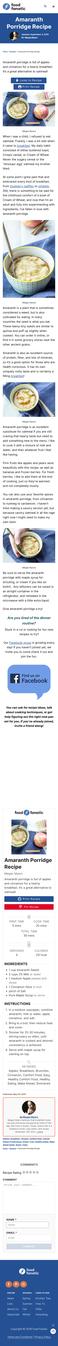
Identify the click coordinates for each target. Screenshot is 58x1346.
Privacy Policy (42, 1336)
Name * (11, 1219)
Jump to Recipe (30, 80)
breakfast (23, 145)
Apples (6, 1139)
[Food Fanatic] (20, 6)
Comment (10, 1179)
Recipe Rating (12, 1172)
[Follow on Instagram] (23, 1284)
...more (39, 1132)
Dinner (26, 1142)
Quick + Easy (22, 1145)
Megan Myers (31, 37)
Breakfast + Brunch (19, 1139)
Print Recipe (31, 86)
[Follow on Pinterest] (16, 1284)
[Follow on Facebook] (9, 1284)
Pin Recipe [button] (31, 906)
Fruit (32, 1142)
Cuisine (46, 1139)
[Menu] (54, 6)
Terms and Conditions (19, 1336)
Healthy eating (42, 1142)
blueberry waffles (22, 186)
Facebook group (20, 642)
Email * (11, 1232)
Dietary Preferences (12, 1142)
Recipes (13, 52)
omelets (43, 186)
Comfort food (35, 1139)
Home (5, 52)
